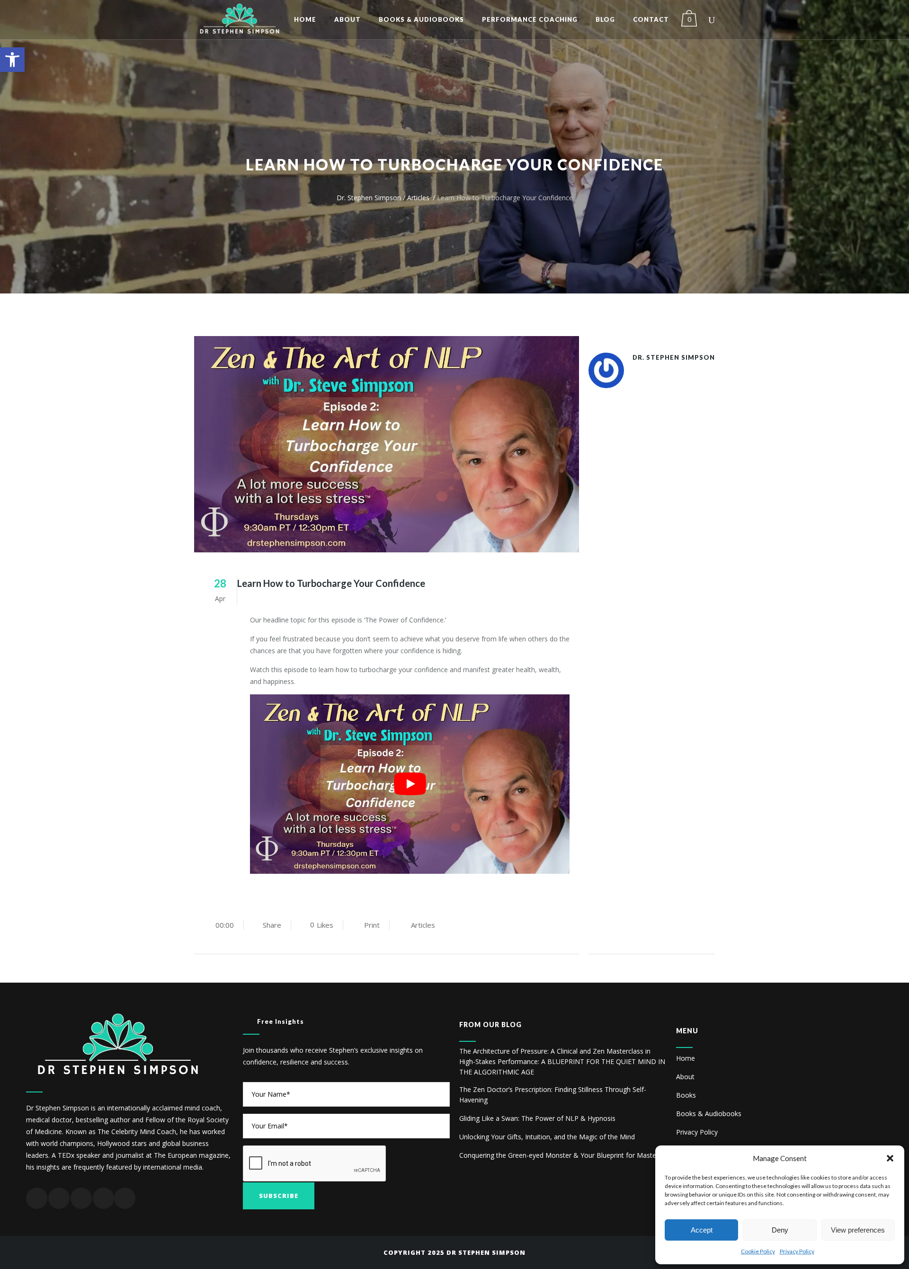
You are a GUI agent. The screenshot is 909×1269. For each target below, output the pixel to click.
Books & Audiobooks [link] (708, 1113)
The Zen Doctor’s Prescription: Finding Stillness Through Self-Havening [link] (552, 1094)
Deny (780, 1230)
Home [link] (685, 1058)
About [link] (685, 1076)
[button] (890, 1158)
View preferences (858, 1230)
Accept (702, 1230)
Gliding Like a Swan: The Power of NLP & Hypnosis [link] (537, 1118)
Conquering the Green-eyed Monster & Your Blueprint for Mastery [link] (560, 1155)
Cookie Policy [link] (758, 1251)
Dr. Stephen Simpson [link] (369, 197)
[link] (12, 59)
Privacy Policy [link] (797, 1251)
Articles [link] (418, 197)
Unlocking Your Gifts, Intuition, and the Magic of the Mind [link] (547, 1136)
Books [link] (686, 1095)
